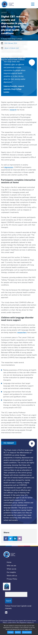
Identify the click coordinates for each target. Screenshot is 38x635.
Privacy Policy (12, 579)
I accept (10, 632)
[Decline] (36, 629)
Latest (8, 56)
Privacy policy (27, 632)
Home (3, 56)
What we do (11, 569)
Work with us (12, 575)
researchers (22, 332)
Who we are (11, 565)
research (13, 110)
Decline (18, 632)
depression (8, 167)
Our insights (11, 572)
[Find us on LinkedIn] (6, 612)
